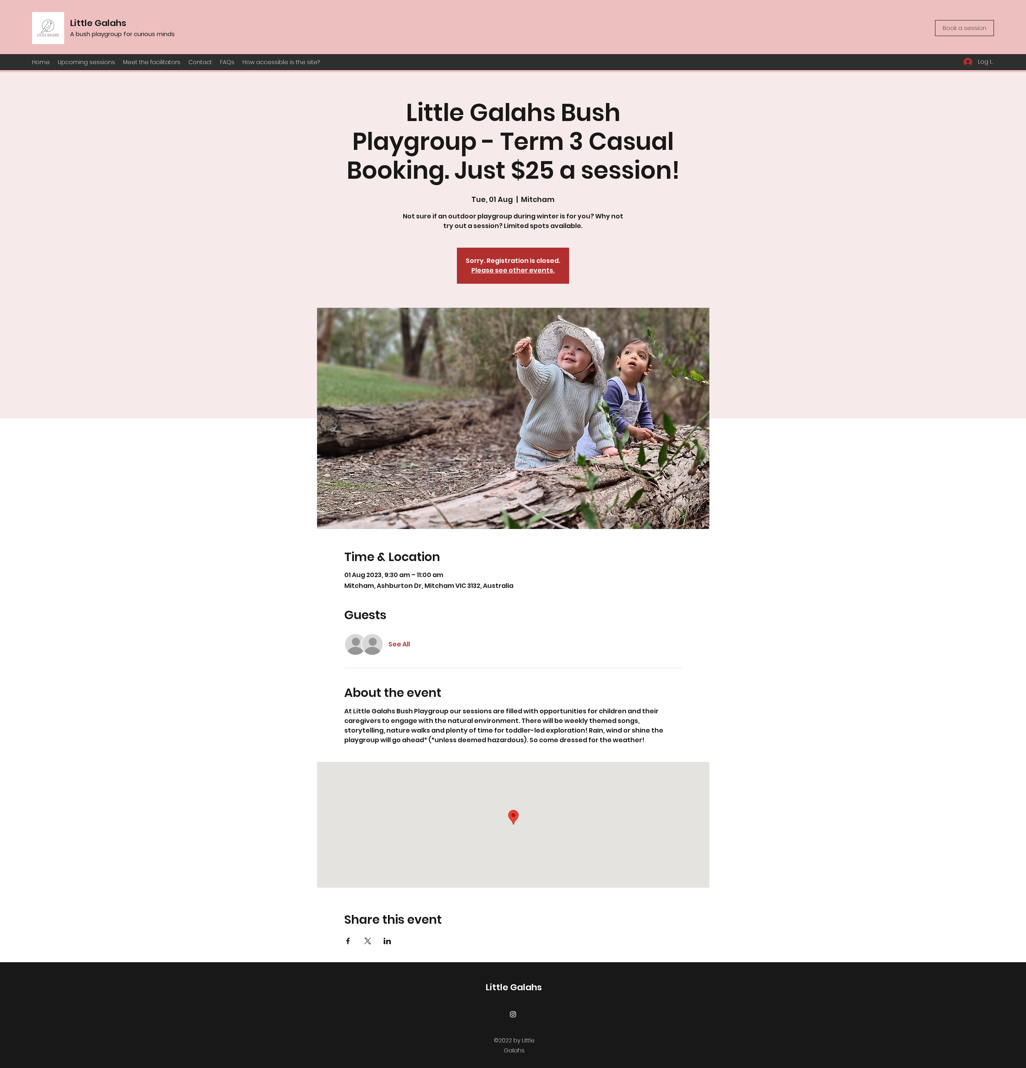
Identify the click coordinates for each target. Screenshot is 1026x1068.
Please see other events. (513, 270)
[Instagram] (513, 1014)
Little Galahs (98, 23)
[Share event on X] (368, 941)
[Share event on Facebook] (348, 941)
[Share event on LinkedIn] (387, 941)
